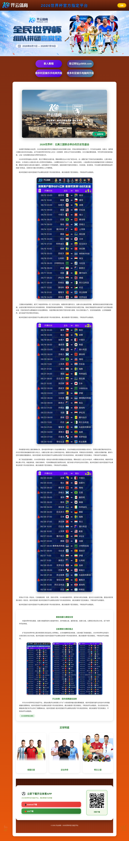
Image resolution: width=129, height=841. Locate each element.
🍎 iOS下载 (29, 811)
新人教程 (49, 63)
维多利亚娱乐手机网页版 (49, 73)
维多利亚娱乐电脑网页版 (80, 73)
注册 (121, 5)
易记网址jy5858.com (80, 63)
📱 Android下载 (31, 805)
